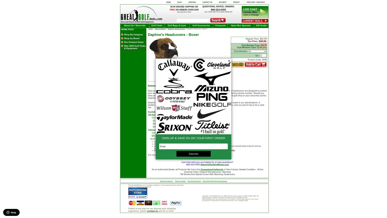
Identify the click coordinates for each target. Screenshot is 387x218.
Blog (179, 2)
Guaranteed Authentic (211, 169)
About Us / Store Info (135, 25)
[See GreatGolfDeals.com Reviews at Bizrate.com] (137, 193)
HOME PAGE (127, 29)
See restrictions (184, 12)
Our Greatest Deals (134, 42)
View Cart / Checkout (256, 2)
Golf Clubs (156, 25)
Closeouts (220, 25)
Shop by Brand (132, 38)
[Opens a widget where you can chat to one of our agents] (11, 212)
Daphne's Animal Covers (176, 29)
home (168, 2)
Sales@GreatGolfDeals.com (214, 164)
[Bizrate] (143, 197)
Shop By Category (133, 34)
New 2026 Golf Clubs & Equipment (135, 47)
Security (223, 2)
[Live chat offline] (255, 17)
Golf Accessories (201, 25)
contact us (152, 211)
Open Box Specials (241, 25)
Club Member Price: (251, 45)
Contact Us (207, 2)
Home (151, 29)
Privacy (236, 2)
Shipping (192, 2)
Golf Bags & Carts (177, 25)
